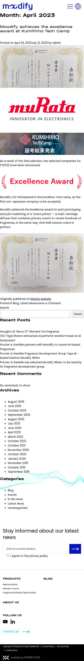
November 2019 (18, 463)
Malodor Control (11, 588)
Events (12, 495)
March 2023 (15, 437)
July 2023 (14, 423)
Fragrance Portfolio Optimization (19, 592)
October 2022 (17, 441)
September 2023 (19, 415)
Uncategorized (17, 508)
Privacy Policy (48, 646)
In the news (15, 499)
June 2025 (14, 406)
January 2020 (17, 459)
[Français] (78, 6)
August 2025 (16, 402)
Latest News (28, 303)
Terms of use (63, 646)
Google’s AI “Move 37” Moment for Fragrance (29, 332)
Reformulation (10, 584)
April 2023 (14, 432)
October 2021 (16, 445)
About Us (11, 602)
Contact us (11, 631)
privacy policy (38, 556)
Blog (16, 303)
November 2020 (18, 450)
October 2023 (17, 410)
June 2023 (14, 428)
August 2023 (16, 419)
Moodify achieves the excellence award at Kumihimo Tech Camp (36, 28)
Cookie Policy (12, 650)
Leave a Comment (48, 303)
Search (4, 308)
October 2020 (17, 454)
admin (57, 43)
